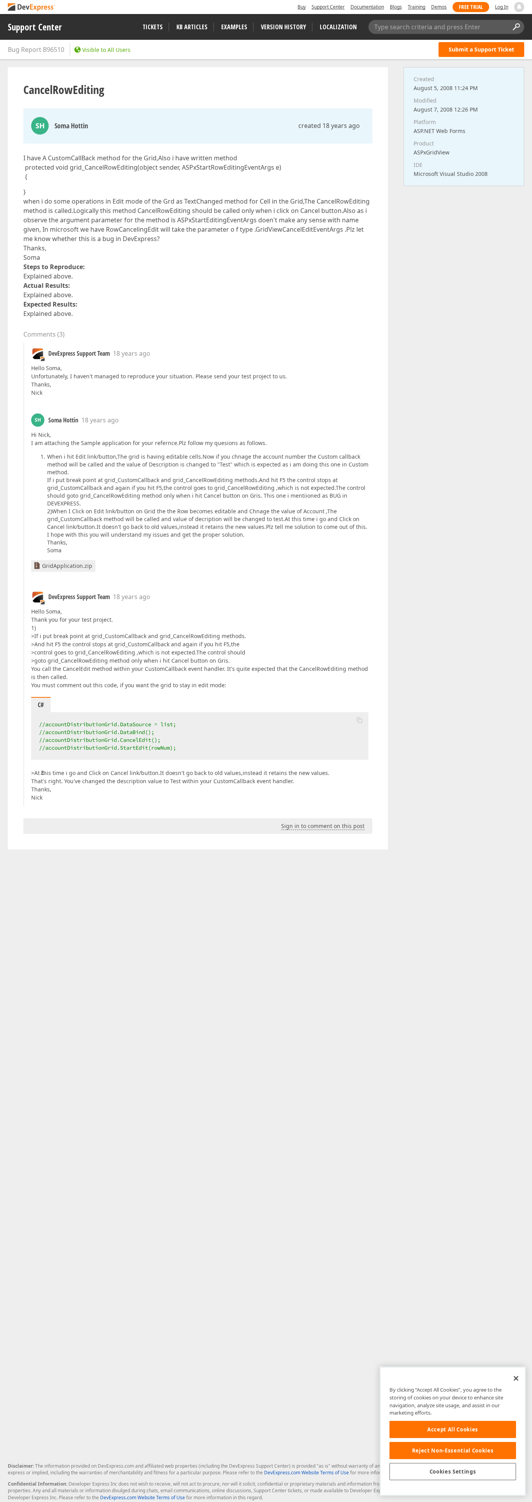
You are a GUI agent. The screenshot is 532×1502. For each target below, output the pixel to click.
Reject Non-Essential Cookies (452, 1450)
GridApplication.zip (67, 565)
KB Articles (192, 27)
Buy (302, 7)
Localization (338, 27)
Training (416, 7)
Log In (501, 7)
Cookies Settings (453, 1471)
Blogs (396, 7)
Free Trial (471, 7)
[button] (359, 720)
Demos (439, 7)
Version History (283, 27)
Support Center (328, 7)
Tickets (153, 27)
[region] (453, 1431)
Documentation (367, 7)
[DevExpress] (31, 7)
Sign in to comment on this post (323, 826)
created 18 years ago (329, 125)
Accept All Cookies (452, 1429)
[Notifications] (519, 7)
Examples (234, 27)
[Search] (516, 27)
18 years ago (131, 353)
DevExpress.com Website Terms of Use (306, 1472)
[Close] (516, 1378)
